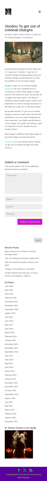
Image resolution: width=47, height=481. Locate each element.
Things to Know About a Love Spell (19, 269)
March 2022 (9, 410)
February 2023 (10, 375)
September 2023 (11, 352)
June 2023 (9, 360)
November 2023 (11, 348)
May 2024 (9, 325)
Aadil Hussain (23, 477)
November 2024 (11, 306)
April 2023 (9, 367)
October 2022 (10, 390)
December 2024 (11, 302)
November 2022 (11, 387)
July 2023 (9, 356)
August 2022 (10, 398)
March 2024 (9, 333)
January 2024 (10, 340)
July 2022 (9, 402)
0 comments (27, 38)
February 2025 (10, 298)
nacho (9, 35)
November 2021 (11, 421)
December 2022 (11, 383)
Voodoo (8, 89)
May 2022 (9, 406)
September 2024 (11, 309)
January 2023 (10, 379)
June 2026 (9, 286)
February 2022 (10, 414)
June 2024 (9, 321)
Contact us (9, 142)
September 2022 (11, 394)
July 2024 (9, 317)
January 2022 (10, 418)
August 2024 (10, 313)
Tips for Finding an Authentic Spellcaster (22, 258)
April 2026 (9, 294)
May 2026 (9, 290)
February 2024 (10, 336)
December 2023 (11, 344)
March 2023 (9, 371)
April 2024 (9, 329)
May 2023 (9, 364)
